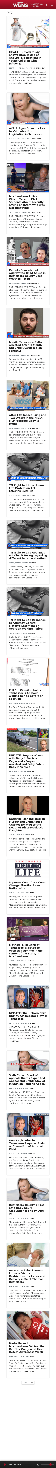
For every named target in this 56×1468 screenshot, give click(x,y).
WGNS (34, 495)
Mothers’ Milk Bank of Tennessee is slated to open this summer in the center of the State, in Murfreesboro (26, 950)
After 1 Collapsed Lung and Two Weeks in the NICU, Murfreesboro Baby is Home (27, 419)
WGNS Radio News (38, 68)
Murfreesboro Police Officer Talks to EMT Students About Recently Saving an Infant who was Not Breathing (27, 202)
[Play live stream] (5, 1464)
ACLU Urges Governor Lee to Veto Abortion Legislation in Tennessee (27, 131)
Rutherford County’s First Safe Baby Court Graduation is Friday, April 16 (27, 1209)
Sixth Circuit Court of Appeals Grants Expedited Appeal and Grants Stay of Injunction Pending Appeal (27, 1079)
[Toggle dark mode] (46, 5)
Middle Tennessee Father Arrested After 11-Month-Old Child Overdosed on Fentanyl (26, 346)
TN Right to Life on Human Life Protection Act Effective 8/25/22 (27, 488)
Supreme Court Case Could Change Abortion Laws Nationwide (27, 885)
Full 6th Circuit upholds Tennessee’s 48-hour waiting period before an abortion (26, 694)
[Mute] (38, 1464)
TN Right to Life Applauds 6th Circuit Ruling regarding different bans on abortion (28, 555)
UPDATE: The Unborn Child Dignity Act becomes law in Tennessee (28, 1016)
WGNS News (36, 139)
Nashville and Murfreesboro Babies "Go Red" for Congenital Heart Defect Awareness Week (27, 1347)
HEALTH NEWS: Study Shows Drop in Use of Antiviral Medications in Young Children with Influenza (25, 58)
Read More (27, 83)
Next (31, 1382)
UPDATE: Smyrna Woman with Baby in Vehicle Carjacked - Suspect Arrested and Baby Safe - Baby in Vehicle (26, 761)
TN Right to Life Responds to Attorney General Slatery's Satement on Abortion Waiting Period (27, 624)
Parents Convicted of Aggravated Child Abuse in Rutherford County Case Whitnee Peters (27, 274)
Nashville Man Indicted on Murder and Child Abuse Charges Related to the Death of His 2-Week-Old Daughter (27, 824)
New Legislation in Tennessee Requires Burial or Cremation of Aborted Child (27, 1145)
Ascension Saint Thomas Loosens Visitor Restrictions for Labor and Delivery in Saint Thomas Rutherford (27, 1276)
